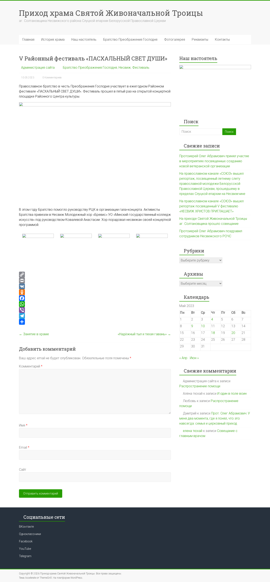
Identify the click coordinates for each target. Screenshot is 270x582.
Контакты (222, 40)
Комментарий (30, 366)
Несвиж (125, 68)
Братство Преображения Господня (130, 40)
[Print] (95, 280)
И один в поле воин (232, 394)
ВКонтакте (26, 526)
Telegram (25, 556)
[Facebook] (95, 298)
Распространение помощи (199, 386)
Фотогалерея (174, 40)
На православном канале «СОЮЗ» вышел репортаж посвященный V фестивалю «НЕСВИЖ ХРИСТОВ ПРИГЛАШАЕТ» (211, 206)
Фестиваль (140, 68)
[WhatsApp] (95, 304)
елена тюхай (192, 431)
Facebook (25, 541)
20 (233, 333)
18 (213, 333)
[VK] (95, 286)
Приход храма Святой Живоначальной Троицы (111, 13)
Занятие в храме (34, 334)
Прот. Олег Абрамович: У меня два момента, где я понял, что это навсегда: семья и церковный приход (214, 418)
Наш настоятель (83, 40)
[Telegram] (95, 316)
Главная (28, 40)
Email (24, 447)
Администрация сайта (38, 68)
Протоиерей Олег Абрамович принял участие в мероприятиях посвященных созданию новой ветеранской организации (214, 161)
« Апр (183, 358)
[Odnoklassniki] (95, 292)
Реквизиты (200, 40)
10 (203, 326)
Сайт (22, 470)
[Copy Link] (95, 275)
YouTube (25, 548)
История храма (53, 40)
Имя (23, 425)
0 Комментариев (52, 77)
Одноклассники (30, 534)
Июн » (194, 358)
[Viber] (95, 310)
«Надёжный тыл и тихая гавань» (144, 334)
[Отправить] (95, 322)
